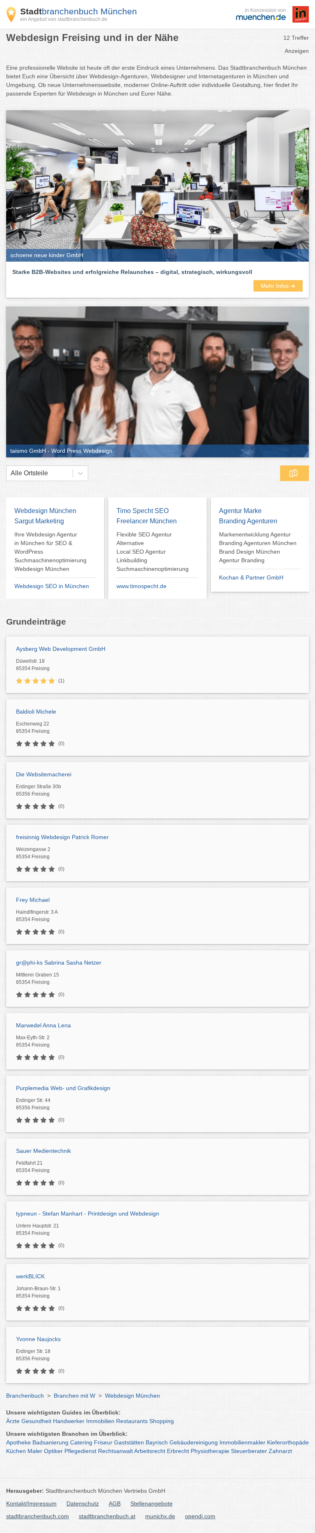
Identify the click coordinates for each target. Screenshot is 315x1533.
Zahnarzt (280, 1451)
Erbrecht (178, 1451)
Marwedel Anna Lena (43, 1025)
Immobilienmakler (242, 1442)
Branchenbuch (25, 1395)
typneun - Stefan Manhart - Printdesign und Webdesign (87, 1213)
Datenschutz (82, 1503)
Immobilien (100, 1421)
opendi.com (200, 1516)
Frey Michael (33, 900)
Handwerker (68, 1421)
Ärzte (13, 1421)
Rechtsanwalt (115, 1451)
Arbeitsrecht (149, 1451)
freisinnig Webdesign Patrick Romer (62, 837)
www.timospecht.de (141, 586)
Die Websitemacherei (43, 774)
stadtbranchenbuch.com (37, 1516)
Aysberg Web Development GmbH (60, 649)
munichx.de (160, 1516)
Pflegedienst (80, 1451)
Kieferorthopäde (288, 1442)
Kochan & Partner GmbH (251, 577)
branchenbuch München (78, 11)
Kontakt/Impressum (31, 1503)
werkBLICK (30, 1276)
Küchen (16, 1451)
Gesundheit (36, 1421)
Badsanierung (50, 1442)
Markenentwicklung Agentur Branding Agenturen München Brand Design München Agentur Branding (258, 547)
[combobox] (10, 473)
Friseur (103, 1442)
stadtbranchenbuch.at (107, 1516)
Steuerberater (249, 1451)
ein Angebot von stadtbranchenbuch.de (63, 19)
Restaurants (132, 1421)
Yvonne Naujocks (38, 1339)
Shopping (161, 1421)
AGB (115, 1503)
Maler (34, 1451)
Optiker (53, 1451)
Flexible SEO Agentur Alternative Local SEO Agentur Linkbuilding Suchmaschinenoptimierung (152, 551)
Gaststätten (129, 1442)
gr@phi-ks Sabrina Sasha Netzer (58, 962)
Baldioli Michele (36, 711)
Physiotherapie (210, 1451)
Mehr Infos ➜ (278, 286)
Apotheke (18, 1442)
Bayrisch (157, 1442)
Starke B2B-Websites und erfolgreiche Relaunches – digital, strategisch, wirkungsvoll (132, 272)
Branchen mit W (74, 1395)
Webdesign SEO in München (51, 586)
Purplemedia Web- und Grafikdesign (63, 1088)
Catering (81, 1442)
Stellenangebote (151, 1503)
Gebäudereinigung (193, 1442)
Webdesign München (132, 1395)
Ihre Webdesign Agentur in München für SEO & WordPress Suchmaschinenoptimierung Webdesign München (50, 551)
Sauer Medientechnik (43, 1150)
